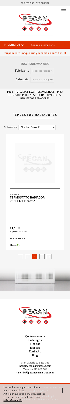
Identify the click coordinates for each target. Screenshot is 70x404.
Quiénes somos (35, 336)
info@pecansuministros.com (35, 366)
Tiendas (35, 344)
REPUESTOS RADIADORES (35, 98)
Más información (13, 400)
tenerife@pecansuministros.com (35, 372)
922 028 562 (42, 3)
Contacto (35, 351)
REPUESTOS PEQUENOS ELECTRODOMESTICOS (34, 95)
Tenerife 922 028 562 (35, 369)
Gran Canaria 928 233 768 (35, 362)
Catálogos (35, 340)
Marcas (35, 347)
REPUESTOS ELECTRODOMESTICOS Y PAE (38, 92)
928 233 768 (27, 3)
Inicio (10, 92)
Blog (35, 355)
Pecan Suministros (35, 23)
